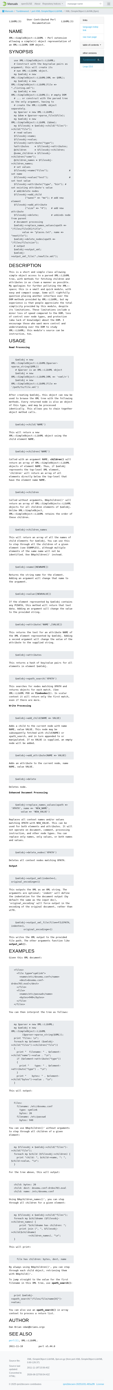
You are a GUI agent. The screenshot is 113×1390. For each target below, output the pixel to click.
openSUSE (26, 4)
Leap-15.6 (88, 66)
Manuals (8, 11)
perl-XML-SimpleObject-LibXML (47, 11)
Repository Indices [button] (51, 4)
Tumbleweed (22, 11)
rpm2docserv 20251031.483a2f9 (79, 1384)
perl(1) (14, 1340)
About (37, 4)
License (100, 1384)
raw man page (90, 37)
